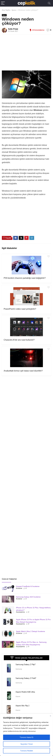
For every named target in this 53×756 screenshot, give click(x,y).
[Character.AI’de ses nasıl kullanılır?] (26, 327)
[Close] (50, 715)
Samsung (19, 669)
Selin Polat (13, 29)
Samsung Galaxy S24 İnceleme (28, 597)
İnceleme (19, 588)
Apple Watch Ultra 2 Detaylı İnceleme (30, 631)
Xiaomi (18, 696)
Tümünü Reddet (26, 751)
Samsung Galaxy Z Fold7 (26, 678)
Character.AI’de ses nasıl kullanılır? (19, 340)
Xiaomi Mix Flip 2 (22, 706)
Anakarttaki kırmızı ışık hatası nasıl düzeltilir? (23, 371)
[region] (26, 735)
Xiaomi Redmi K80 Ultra (25, 692)
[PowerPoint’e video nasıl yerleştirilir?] (26, 296)
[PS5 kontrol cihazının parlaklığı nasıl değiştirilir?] (26, 265)
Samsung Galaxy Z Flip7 (25, 664)
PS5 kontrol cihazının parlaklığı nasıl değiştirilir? (25, 278)
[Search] (49, 3)
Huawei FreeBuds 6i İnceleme (27, 586)
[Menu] (3, 3)
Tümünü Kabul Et (26, 737)
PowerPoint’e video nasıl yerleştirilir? (20, 309)
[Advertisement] (28, 53)
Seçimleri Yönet (26, 744)
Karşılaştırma (20, 612)
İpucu (14, 10)
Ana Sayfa (6, 10)
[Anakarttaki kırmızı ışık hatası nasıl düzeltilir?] (26, 358)
